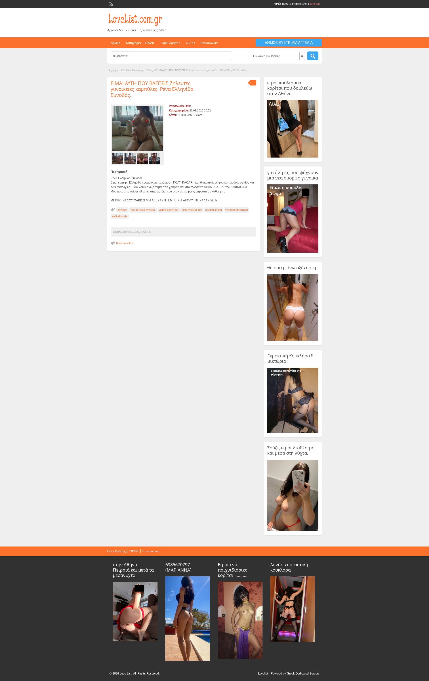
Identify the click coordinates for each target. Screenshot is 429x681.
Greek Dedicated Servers (303, 673)
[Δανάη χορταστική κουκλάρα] (292, 641)
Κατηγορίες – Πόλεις (140, 43)
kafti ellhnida (119, 216)
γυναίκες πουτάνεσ (236, 209)
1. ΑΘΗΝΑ (123, 70)
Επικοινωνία (209, 43)
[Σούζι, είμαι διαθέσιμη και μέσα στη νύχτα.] (292, 530)
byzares (122, 209)
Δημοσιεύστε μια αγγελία (289, 43)
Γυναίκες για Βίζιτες (142, 70)
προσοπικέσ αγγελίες (143, 209)
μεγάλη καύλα (213, 209)
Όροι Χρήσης (171, 43)
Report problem (124, 243)
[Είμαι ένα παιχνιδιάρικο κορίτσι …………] (240, 658)
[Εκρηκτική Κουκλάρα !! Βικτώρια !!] (292, 431)
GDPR (190, 43)
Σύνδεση (314, 3)
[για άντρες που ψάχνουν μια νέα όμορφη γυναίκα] (292, 251)
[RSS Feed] (111, 3)
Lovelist (263, 673)
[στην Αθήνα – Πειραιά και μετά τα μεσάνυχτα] (135, 640)
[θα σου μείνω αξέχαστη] (292, 340)
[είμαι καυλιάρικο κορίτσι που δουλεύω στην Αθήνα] (292, 156)
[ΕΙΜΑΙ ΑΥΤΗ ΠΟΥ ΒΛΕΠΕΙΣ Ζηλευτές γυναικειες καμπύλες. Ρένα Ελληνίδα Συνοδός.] (137, 128)
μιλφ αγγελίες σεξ (192, 209)
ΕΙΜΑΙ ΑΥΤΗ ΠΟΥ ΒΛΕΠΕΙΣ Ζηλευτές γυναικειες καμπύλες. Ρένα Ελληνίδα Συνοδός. (152, 89)
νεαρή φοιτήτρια (168, 209)
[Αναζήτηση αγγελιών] (312, 55)
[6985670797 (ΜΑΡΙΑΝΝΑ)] (187, 660)
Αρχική (115, 43)
